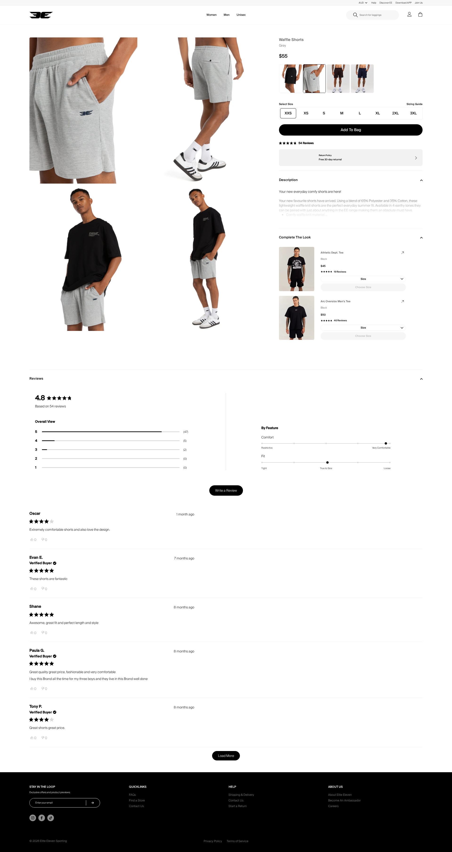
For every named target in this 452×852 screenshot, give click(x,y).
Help (373, 2)
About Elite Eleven (340, 795)
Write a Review (229, 492)
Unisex (241, 14)
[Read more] (351, 212)
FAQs (132, 795)
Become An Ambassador (344, 801)
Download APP (404, 2)
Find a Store (137, 801)
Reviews (36, 379)
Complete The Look (295, 237)
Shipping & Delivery (241, 795)
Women (211, 14)
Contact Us (136, 807)
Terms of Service (237, 841)
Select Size (286, 104)
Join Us (419, 2)
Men (227, 14)
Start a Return (238, 807)
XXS (288, 113)
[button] (111, 431)
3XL (413, 113)
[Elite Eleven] (41, 15)
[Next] (415, 157)
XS (306, 113)
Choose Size (363, 287)
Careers (333, 807)
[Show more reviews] (226, 755)
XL (377, 113)
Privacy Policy (213, 841)
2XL (395, 113)
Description (288, 180)
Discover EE (385, 2)
